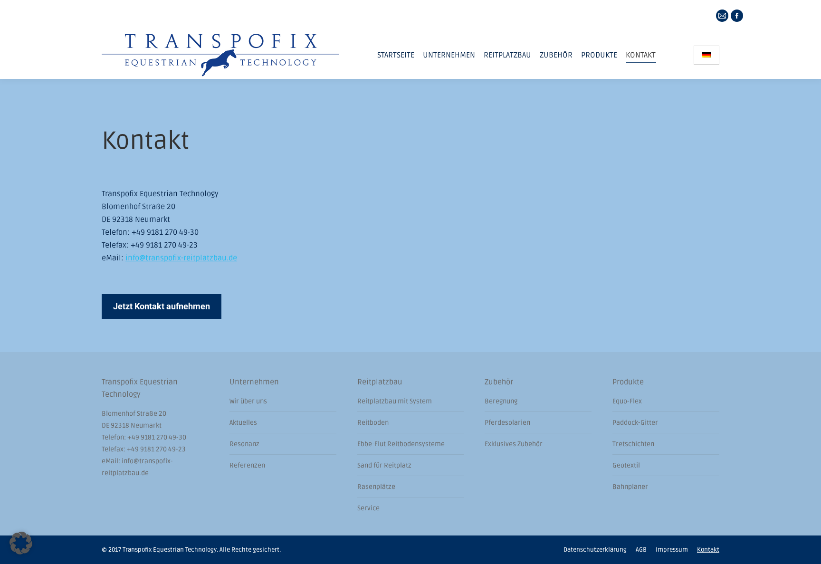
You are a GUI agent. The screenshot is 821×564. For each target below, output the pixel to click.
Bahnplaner (630, 487)
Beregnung (501, 401)
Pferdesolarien (507, 423)
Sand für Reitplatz (384, 465)
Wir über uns (248, 401)
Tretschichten (633, 444)
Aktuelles (243, 423)
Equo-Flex (627, 401)
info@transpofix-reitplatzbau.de (181, 258)
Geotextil (626, 465)
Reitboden (373, 423)
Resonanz (244, 444)
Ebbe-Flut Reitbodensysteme (401, 444)
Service (368, 508)
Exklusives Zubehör (514, 444)
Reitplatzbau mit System (394, 401)
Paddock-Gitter (635, 423)
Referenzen (247, 465)
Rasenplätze (376, 487)
